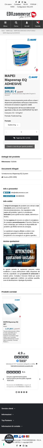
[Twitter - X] (19, 2)
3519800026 (20, 196)
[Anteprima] (11, 319)
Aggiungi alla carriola (23, 138)
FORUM (33, 4)
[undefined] (36, 364)
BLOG (25, 4)
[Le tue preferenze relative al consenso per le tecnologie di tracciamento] (4, 444)
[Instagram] (22, 2)
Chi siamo (8, 4)
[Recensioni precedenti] (3, 379)
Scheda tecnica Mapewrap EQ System (15, 173)
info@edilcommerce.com (19, 192)
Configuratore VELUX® (25, 7)
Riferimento (6, 162)
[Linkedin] (25, 2)
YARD (12, 7)
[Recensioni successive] (39, 379)
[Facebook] (16, 2)
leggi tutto (10, 380)
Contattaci (17, 4)
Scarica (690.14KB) (10, 177)
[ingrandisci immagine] (35, 67)
